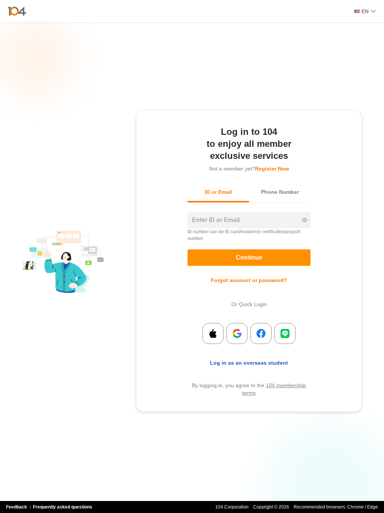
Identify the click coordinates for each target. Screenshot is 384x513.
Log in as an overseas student (249, 363)
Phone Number (280, 192)
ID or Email (218, 192)
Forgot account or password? (249, 280)
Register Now (272, 169)
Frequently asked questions (62, 507)
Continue (249, 257)
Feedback (16, 507)
